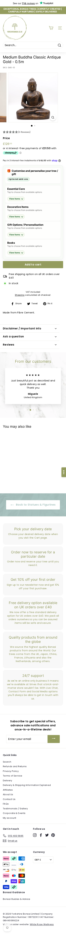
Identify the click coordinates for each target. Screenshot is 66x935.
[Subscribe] (54, 739)
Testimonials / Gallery (15, 808)
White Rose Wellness (42, 924)
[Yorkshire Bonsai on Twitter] (47, 835)
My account (9, 818)
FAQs (6, 803)
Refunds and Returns (15, 766)
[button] (33, 132)
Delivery (7, 780)
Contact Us (9, 799)
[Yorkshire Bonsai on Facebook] (41, 835)
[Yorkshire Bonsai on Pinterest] (53, 835)
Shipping (20, 295)
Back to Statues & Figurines (35, 505)
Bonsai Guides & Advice (16, 899)
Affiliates (8, 789)
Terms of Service (12, 775)
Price (6, 138)
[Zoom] (53, 117)
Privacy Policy (11, 771)
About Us (8, 794)
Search (7, 761)
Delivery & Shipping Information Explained (27, 785)
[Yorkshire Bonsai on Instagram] (35, 835)
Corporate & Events (14, 813)
